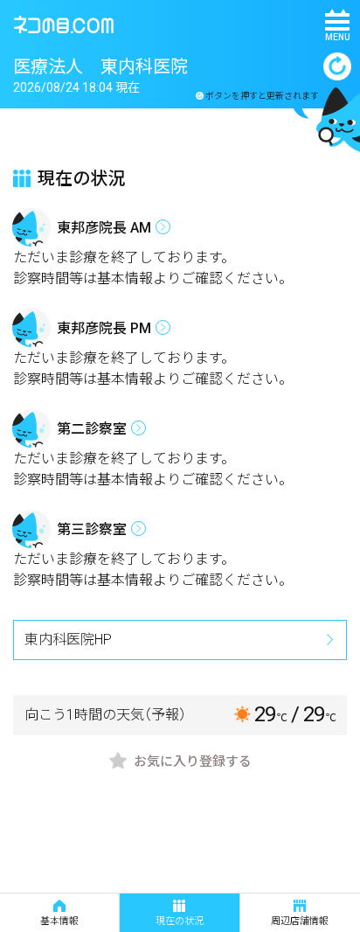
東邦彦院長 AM (104, 227)
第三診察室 (92, 529)
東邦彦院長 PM (104, 328)
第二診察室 (92, 429)
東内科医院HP (68, 639)
